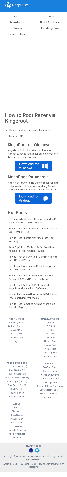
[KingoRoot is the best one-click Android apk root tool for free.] (33, 198)
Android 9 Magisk (17, 330)
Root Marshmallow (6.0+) (17, 378)
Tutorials (50, 16)
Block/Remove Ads (50, 378)
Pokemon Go (50, 397)
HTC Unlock (16, 334)
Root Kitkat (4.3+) (17, 370)
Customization (50, 371)
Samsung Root (50, 352)
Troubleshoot (16, 28)
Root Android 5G (17, 396)
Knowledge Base (50, 28)
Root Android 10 (16, 393)
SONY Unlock (17, 337)
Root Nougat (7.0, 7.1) (17, 381)
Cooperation (17, 422)
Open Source (17, 415)
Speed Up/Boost (50, 382)
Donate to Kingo (17, 34)
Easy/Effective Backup (50, 390)
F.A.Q (16, 16)
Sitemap (17, 437)
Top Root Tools (50, 367)
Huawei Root (50, 341)
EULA (16, 407)
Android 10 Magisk (17, 326)
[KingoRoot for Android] (17, 6)
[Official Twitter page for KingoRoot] (37, 450)
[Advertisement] (33, 74)
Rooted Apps (17, 22)
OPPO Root (50, 337)
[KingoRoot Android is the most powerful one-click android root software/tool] (33, 166)
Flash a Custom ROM (50, 393)
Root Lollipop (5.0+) (17, 374)
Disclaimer (17, 411)
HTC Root (50, 326)
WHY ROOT (50, 363)
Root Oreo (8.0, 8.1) (17, 385)
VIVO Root (50, 334)
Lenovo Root (50, 345)
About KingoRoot (17, 434)
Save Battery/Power (50, 375)
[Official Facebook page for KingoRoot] (31, 450)
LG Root (50, 322)
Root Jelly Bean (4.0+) (16, 366)
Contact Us (17, 426)
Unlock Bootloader (50, 22)
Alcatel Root (50, 349)
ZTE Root (50, 330)
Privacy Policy (16, 419)
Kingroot (17, 341)
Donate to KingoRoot (16, 430)
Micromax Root (50, 356)
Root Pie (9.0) (16, 389)
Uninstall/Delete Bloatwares (50, 386)
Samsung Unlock (17, 322)
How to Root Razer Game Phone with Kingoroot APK (29, 133)
